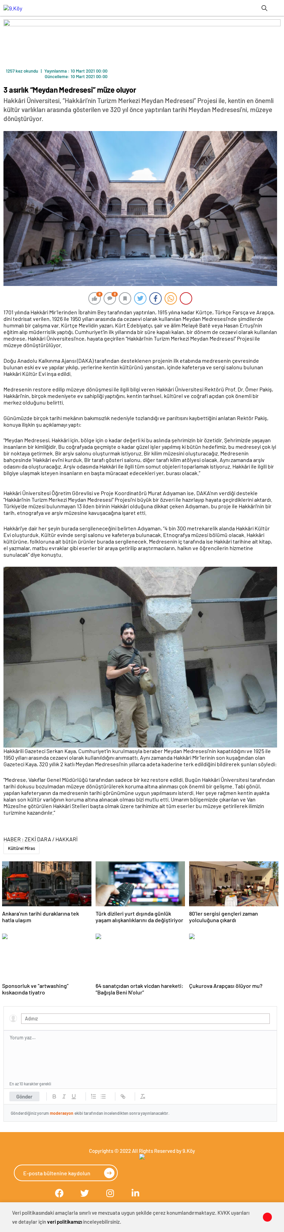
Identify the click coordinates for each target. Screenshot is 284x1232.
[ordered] (93, 1096)
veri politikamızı (64, 1222)
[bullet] (103, 1096)
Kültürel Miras (21, 848)
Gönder (24, 1096)
